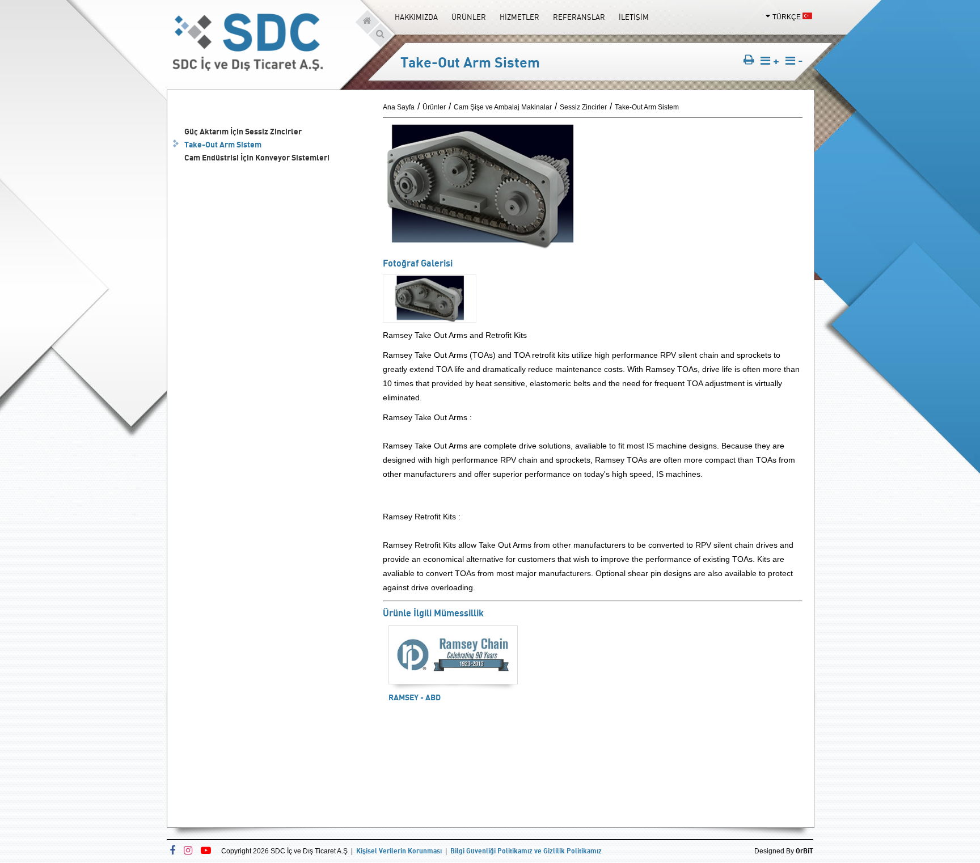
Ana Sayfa (399, 107)
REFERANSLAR (579, 17)
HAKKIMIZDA (416, 17)
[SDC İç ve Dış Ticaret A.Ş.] (247, 68)
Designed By (783, 851)
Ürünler (434, 107)
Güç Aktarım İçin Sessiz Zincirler (243, 131)
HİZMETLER (519, 17)
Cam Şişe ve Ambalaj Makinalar (503, 107)
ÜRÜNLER (468, 17)
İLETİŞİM (634, 17)
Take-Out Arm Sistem (222, 144)
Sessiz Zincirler (583, 107)
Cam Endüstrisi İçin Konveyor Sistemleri (257, 157)
